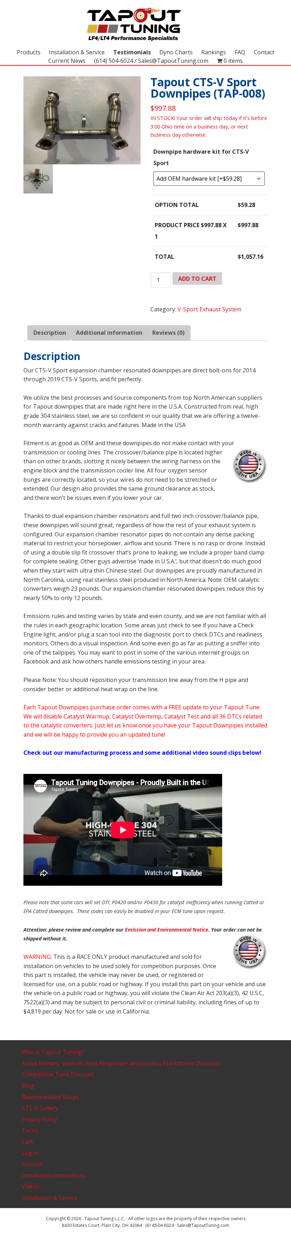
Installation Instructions (54, 1175)
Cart (27, 1142)
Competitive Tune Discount (58, 1074)
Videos (30, 1186)
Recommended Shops (50, 1097)
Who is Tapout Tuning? (53, 1052)
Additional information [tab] (109, 333)
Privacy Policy (39, 1119)
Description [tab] (49, 333)
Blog (28, 1086)
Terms (30, 1130)
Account (32, 1164)
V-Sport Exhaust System (209, 309)
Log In (30, 1153)
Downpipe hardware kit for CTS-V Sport (201, 157)
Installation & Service (49, 1198)
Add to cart (197, 279)
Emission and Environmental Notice (166, 929)
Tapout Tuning (145, 25)
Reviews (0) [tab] (168, 333)
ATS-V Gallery (40, 1108)
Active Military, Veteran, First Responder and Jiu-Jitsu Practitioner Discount (121, 1063)
